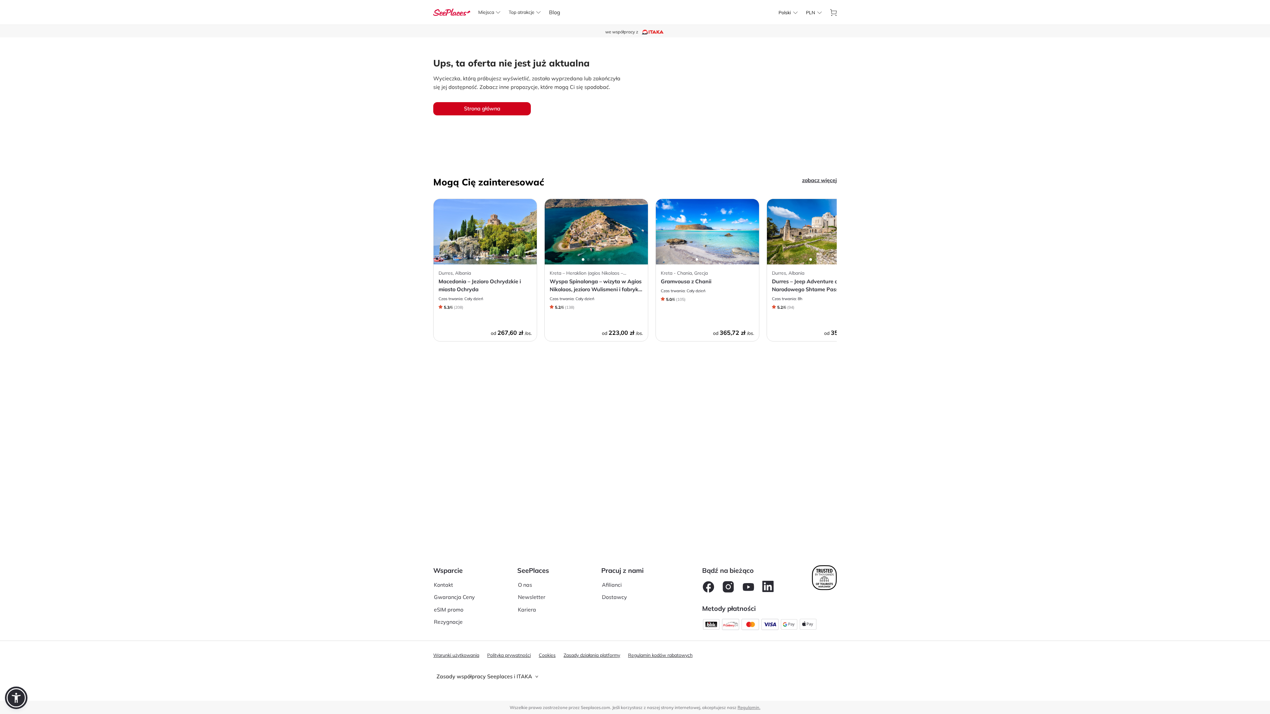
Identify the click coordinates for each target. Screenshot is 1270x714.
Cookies (547, 655)
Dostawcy (614, 597)
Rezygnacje (448, 621)
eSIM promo (448, 609)
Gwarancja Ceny (454, 597)
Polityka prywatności (509, 655)
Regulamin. (749, 707)
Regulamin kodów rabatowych (660, 655)
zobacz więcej (819, 180)
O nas (525, 584)
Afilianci (612, 584)
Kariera (527, 609)
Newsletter (531, 597)
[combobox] (785, 12)
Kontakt (443, 584)
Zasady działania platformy (592, 655)
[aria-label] (451, 11)
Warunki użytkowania (456, 655)
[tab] (635, 676)
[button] (16, 697)
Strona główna (482, 108)
